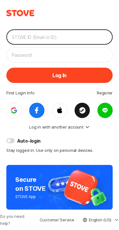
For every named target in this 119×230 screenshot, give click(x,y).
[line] (105, 110)
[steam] (82, 110)
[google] (14, 110)
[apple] (59, 110)
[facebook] (36, 110)
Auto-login (29, 141)
